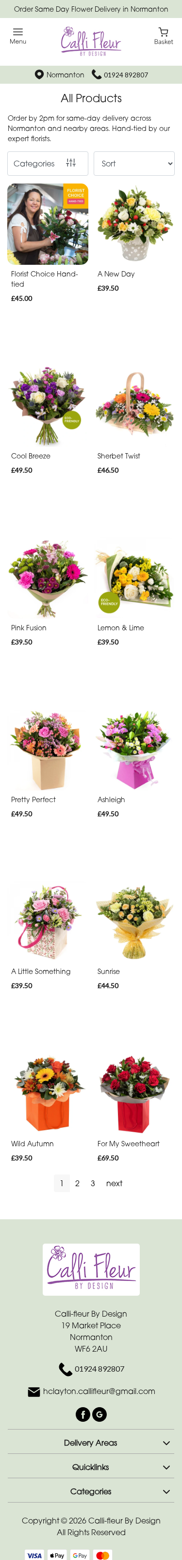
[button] (91, 1441)
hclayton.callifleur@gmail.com (99, 1391)
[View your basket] (164, 35)
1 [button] (62, 1183)
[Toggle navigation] (18, 36)
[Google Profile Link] (99, 1413)
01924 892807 (126, 75)
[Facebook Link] (84, 1413)
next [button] (114, 1183)
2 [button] (77, 1183)
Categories (34, 163)
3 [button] (93, 1183)
